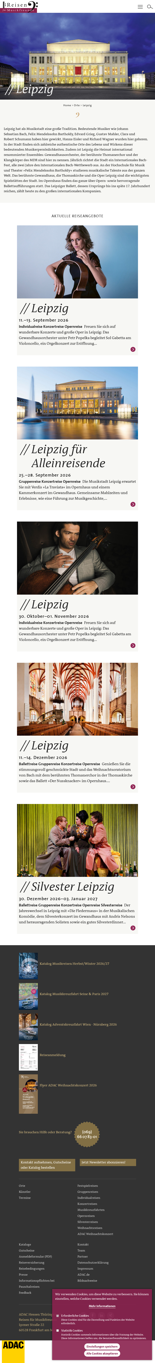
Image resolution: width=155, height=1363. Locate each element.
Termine (25, 1198)
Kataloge (25, 1244)
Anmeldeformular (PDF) (35, 1257)
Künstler (25, 1192)
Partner (83, 1257)
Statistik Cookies (72, 1330)
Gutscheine (26, 1250)
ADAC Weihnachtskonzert (95, 1234)
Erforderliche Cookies (75, 1316)
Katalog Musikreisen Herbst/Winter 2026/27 (74, 963)
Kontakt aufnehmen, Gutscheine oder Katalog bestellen (46, 1165)
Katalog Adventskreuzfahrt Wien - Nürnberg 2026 (78, 1024)
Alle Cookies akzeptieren (102, 1353)
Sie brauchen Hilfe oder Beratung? (45, 1132)
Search (150, 7)
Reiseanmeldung (53, 1055)
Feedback (25, 1293)
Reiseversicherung (31, 1263)
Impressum (85, 1269)
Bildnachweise (87, 1281)
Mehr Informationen (102, 1306)
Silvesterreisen (88, 1222)
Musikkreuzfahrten (91, 1210)
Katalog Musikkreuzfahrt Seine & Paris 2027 (74, 994)
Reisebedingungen (31, 1269)
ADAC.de (84, 1275)
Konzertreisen (87, 1204)
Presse (23, 1275)
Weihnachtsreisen (90, 1228)
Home (67, 105)
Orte (77, 105)
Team (81, 1250)
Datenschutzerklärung (93, 1263)
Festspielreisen (88, 1186)
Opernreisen (86, 1216)
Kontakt (83, 1244)
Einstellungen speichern (102, 1347)
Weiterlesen (133, 349)
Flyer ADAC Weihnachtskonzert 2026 (68, 1085)
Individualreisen (89, 1198)
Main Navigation (140, 7)
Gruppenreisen (88, 1192)
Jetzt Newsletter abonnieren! (104, 1162)
